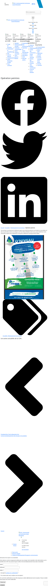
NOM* (1, 564)
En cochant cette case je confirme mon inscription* (12, 575)
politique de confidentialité (12, 573)
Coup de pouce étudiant (32, 71)
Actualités (7, 228)
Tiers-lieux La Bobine (16, 57)
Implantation (25, 43)
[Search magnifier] (33, 18)
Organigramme (11, 58)
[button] (24, 103)
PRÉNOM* (2, 567)
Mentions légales (16, 553)
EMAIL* (1, 570)
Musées (39, 56)
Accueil (2, 228)
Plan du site (15, 552)
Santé (16, 50)
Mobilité (17, 43)
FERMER (2, 585)
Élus (8, 53)
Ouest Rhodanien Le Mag (9, 61)
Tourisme (39, 65)
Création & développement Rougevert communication (25, 555)
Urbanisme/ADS (33, 48)
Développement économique (17, 228)
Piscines (39, 63)
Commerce (24, 54)
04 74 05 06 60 (25, 549)
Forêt (23, 57)
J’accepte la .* (9, 573)
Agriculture (25, 55)
